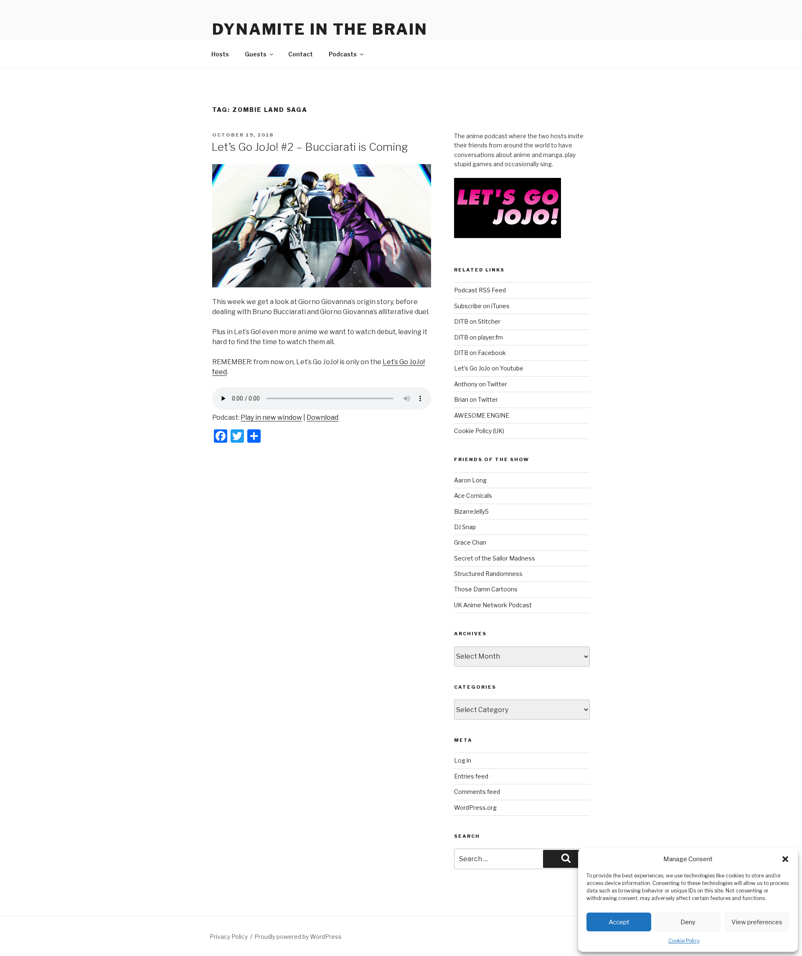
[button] (785, 859)
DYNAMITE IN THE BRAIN (319, 29)
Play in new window (271, 417)
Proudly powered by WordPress (298, 936)
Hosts (220, 54)
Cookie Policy (684, 941)
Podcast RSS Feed (480, 290)
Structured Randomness (488, 573)
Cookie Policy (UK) (479, 430)
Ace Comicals (473, 495)
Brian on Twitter (476, 399)
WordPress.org (475, 807)
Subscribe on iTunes (482, 305)
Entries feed (471, 776)
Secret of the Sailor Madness (494, 558)
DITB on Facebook (480, 352)
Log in (462, 760)
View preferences (756, 922)
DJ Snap (465, 526)
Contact (300, 54)
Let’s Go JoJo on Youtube (488, 368)
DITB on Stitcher (477, 321)
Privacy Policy (229, 936)
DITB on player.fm (478, 337)
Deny (687, 922)
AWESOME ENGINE (481, 415)
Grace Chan (470, 542)
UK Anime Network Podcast (493, 605)
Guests (255, 54)
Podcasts (343, 54)
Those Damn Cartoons (486, 589)
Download (322, 417)
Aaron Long (470, 480)
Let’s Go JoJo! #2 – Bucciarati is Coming (309, 146)
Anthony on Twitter (480, 384)
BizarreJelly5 (471, 511)
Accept (619, 922)
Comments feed (477, 791)
